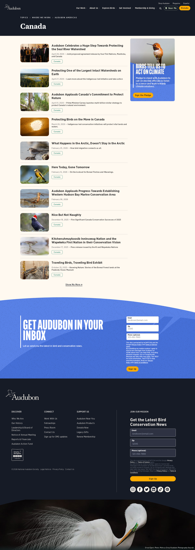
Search (160, 8)
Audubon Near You (86, 418)
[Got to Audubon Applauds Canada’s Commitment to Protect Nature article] (73, 104)
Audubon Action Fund (22, 444)
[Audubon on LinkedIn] (153, 489)
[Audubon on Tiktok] (160, 489)
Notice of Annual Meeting (24, 435)
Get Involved (125, 8)
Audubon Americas (66, 18)
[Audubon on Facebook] (140, 489)
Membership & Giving (145, 8)
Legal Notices (45, 469)
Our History (17, 423)
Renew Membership (86, 436)
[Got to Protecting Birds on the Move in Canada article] (73, 128)
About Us (94, 8)
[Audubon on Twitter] (147, 489)
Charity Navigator (17, 455)
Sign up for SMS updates (55, 436)
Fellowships (49, 423)
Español (186, 3)
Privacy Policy (137, 345)
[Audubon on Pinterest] (167, 489)
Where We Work (41, 18)
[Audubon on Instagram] (133, 489)
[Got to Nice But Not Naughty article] (73, 223)
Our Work (80, 8)
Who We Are (17, 418)
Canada (57, 61)
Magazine (176, 3)
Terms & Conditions (141, 362)
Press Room (49, 427)
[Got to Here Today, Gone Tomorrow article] (73, 176)
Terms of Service (151, 345)
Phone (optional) (134, 335)
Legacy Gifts (82, 432)
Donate (184, 8)
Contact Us (49, 432)
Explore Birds (108, 8)
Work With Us (50, 418)
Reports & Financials (21, 439)
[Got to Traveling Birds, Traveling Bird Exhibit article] (73, 270)
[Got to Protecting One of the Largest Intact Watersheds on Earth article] (73, 79)
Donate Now (83, 427)
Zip (129, 326)
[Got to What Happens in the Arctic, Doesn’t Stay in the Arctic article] (73, 152)
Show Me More (73, 284)
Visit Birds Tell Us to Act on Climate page (152, 69)
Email (130, 318)
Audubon (13, 7)
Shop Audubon (164, 3)
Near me (172, 8)
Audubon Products (86, 423)
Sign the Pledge (143, 95)
